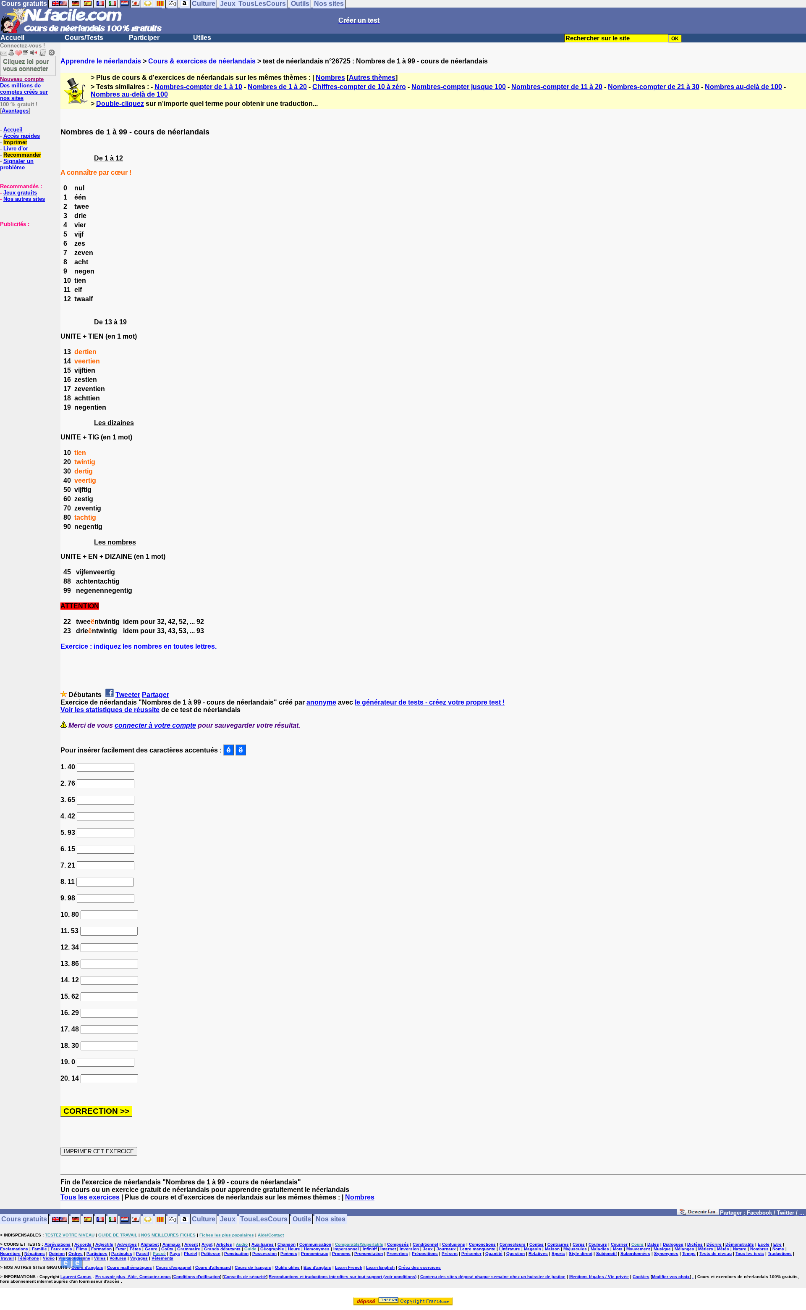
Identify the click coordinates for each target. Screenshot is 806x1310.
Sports (558, 1253)
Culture (203, 1219)
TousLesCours (264, 1219)
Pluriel (190, 1253)
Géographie (272, 1249)
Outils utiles (287, 1267)
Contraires (558, 1244)
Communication (315, 1244)
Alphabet (150, 1244)
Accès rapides (21, 136)
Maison (552, 1249)
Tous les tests (749, 1253)
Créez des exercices (419, 1267)
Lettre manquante (477, 1249)
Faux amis (61, 1249)
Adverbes (127, 1244)
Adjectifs (104, 1244)
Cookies (641, 1276)
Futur (120, 1249)
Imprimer (15, 142)
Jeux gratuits (20, 192)
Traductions (780, 1253)
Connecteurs (513, 1244)
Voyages (139, 1258)
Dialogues (673, 1244)
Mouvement (638, 1249)
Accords (83, 1244)
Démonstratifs (739, 1244)
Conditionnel (425, 1244)
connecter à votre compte (155, 725)
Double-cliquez (120, 103)
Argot (207, 1244)
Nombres (330, 77)
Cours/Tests (84, 37)
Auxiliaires (262, 1244)
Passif (142, 1253)
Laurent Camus (76, 1276)
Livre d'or (15, 148)
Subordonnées (635, 1253)
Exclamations (14, 1249)
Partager (155, 694)
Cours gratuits (24, 1219)
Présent (450, 1253)
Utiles (202, 37)
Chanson (286, 1244)
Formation (101, 1249)
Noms (778, 1249)
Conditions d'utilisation (196, 1276)
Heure (294, 1249)
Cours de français (253, 1267)
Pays (175, 1253)
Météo (723, 1249)
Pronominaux (314, 1253)
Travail (7, 1258)
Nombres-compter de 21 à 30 (653, 86)
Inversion (409, 1249)
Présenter (471, 1253)
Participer (144, 37)
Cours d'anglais (87, 1267)
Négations (34, 1253)
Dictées (695, 1244)
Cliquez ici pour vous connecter (26, 65)
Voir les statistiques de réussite (110, 709)
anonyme (321, 702)
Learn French (348, 1267)
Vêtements (162, 1258)
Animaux (171, 1244)
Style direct (580, 1253)
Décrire (714, 1244)
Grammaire (188, 1249)
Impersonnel (346, 1249)
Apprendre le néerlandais (100, 61)
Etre (777, 1244)
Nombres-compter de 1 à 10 (198, 86)
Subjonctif (606, 1253)
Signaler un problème (17, 164)
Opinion (57, 1253)
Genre (151, 1249)
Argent (191, 1244)
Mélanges (684, 1249)
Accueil (12, 37)
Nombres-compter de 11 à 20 (556, 86)
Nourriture (10, 1253)
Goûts (167, 1249)
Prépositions (425, 1253)
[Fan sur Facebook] (698, 1213)
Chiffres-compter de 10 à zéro (359, 86)
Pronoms (341, 1253)
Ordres (75, 1253)
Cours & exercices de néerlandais (202, 61)
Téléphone (28, 1258)
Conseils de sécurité (245, 1276)
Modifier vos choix (671, 1276)
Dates (653, 1244)
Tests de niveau (715, 1253)
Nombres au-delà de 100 (743, 86)
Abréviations (57, 1244)
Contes (536, 1244)
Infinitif (370, 1249)
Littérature (509, 1249)
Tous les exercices (90, 1197)
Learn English (380, 1267)
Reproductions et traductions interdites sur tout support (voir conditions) (342, 1276)
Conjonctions (482, 1244)
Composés (398, 1244)
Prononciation (368, 1253)
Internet (388, 1249)
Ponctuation (236, 1253)
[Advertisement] (25, 269)
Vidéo (49, 1258)
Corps (579, 1244)
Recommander (22, 155)
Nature (739, 1249)
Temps (689, 1253)
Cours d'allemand (213, 1267)
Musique (662, 1249)
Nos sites (330, 1219)
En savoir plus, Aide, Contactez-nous (133, 1276)
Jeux (228, 1219)
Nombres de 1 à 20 (277, 86)
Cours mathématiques (129, 1267)
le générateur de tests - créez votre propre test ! (430, 702)
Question (515, 1253)
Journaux (446, 1249)
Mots (618, 1249)
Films (81, 1249)
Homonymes (317, 1249)
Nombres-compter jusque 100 (458, 86)
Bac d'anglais (317, 1267)
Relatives (538, 1253)
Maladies (600, 1249)
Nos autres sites (24, 199)
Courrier (619, 1244)
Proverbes (397, 1253)
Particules (121, 1253)
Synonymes (666, 1253)
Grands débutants (222, 1249)
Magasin (532, 1249)
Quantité (493, 1253)
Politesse (210, 1253)
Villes (100, 1258)
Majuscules (575, 1249)
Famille (39, 1249)
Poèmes (288, 1253)
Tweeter (127, 694)
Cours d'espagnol (173, 1267)
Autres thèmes (372, 77)
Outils (302, 1219)
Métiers (705, 1249)
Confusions (453, 1244)
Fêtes (135, 1249)
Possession (264, 1253)
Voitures (118, 1258)
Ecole (763, 1244)
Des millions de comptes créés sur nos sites (24, 88)
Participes (96, 1253)
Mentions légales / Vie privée (599, 1276)
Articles (224, 1244)
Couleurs (598, 1244)
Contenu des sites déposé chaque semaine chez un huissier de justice (492, 1276)
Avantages (15, 111)
